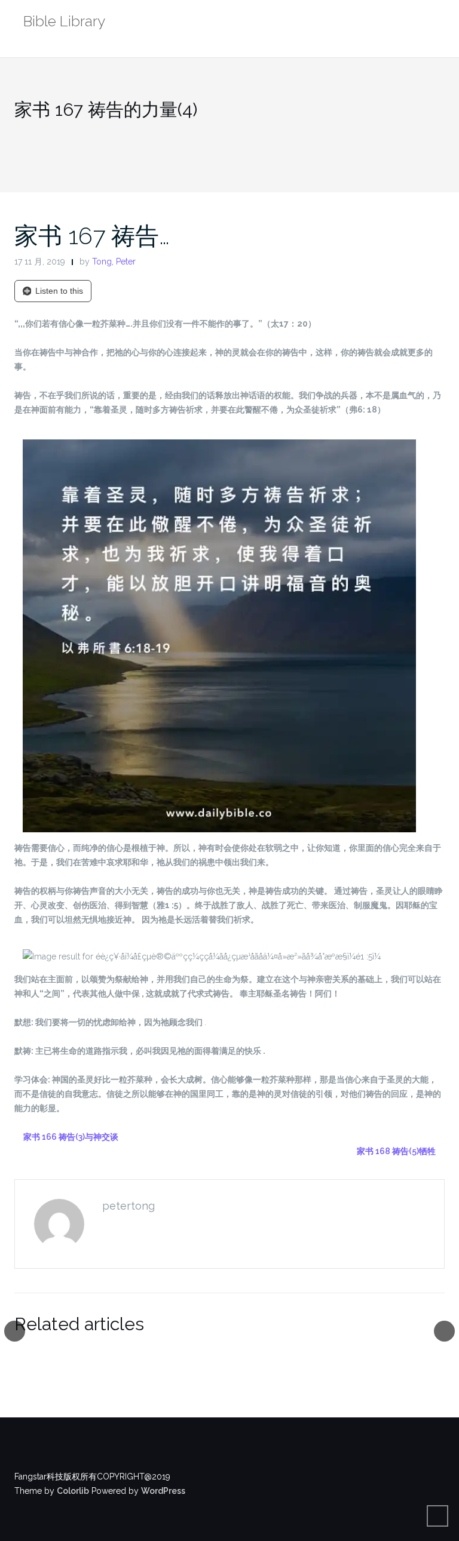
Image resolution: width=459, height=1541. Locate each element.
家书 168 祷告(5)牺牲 (396, 1151)
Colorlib (73, 1491)
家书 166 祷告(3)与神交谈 (70, 1137)
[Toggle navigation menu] (432, 23)
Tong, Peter (114, 261)
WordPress (163, 1491)
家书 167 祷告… (92, 236)
